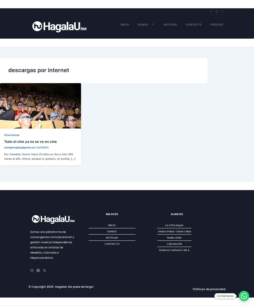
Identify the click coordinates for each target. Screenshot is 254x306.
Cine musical (11, 135)
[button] (149, 25)
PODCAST (217, 25)
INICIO (125, 25)
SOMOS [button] (143, 25)
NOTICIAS (170, 25)
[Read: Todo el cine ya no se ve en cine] (40, 105)
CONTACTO (194, 25)
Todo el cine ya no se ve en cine (30, 142)
